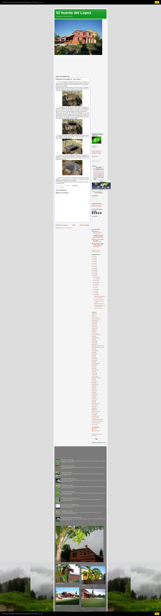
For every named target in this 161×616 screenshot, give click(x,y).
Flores (93, 349)
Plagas (93, 392)
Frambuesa (94, 350)
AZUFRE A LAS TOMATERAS (67, 472)
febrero (95, 294)
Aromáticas (94, 320)
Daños (93, 339)
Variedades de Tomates (96, 420)
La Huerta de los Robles (98, 243)
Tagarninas (94, 412)
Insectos (93, 368)
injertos (93, 366)
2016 (94, 266)
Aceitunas (94, 313)
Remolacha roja (95, 403)
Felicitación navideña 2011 (97, 345)
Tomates (93, 414)
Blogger (91, 611)
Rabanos (93, 398)
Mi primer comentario (98, 308)
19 (98, 175)
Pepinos (93, 385)
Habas (93, 361)
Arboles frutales (95, 318)
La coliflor (94, 373)
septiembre (96, 282)
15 (102, 174)
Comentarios (96, 199)
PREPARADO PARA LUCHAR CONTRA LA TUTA (70, 498)
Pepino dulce (94, 384)
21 (101, 175)
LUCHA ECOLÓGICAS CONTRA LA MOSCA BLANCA (71, 517)
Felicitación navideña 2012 (97, 347)
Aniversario (94, 317)
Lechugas (94, 374)
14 (101, 174)
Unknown (95, 428)
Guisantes (94, 360)
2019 (94, 263)
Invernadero (94, 369)
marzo (95, 292)
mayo (95, 289)
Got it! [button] (157, 2)
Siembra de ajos (95, 411)
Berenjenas (94, 321)
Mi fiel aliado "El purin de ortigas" (67, 459)
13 (100, 174)
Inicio (73, 225)
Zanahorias (94, 424)
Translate (94, 147)
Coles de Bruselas (95, 334)
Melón (93, 379)
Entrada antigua (84, 225)
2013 (94, 272)
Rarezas (93, 400)
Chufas (93, 331)
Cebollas (93, 329)
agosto (95, 284)
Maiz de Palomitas (95, 377)
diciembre (96, 277)
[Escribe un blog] (73, 185)
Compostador (94, 337)
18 (97, 175)
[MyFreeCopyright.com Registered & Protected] (98, 152)
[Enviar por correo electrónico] (72, 185)
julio (95, 285)
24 (95, 177)
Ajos (93, 315)
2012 (94, 273)
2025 (94, 256)
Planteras (94, 395)
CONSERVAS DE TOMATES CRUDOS (68, 478)
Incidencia (94, 365)
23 (94, 177)
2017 (94, 265)
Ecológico (94, 341)
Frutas (93, 355)
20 (100, 175)
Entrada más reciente (62, 225)
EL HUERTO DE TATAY (98, 235)
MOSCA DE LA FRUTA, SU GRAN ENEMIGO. (70, 504)
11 (97, 174)
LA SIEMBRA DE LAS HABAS (66, 511)
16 (94, 175)
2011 (94, 275)
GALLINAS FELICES (97, 241)
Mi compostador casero (98, 299)
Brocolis (93, 325)
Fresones (94, 353)
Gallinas (93, 357)
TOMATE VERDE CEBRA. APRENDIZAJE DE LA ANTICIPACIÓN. (98, 245)
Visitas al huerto (95, 422)
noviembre (96, 278)
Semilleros (62, 187)
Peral (93, 387)
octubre (96, 280)
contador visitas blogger (96, 191)
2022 (94, 257)
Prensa (93, 397)
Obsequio (94, 381)
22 (102, 175)
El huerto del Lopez (73, 13)
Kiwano (93, 371)
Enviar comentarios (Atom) (66, 227)
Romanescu (94, 404)
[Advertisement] (80, 66)
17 (95, 175)
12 (98, 174)
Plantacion (94, 393)
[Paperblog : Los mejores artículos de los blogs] (95, 439)
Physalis (93, 388)
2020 (94, 261)
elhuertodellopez (96, 430)
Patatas (93, 382)
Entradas (95, 197)
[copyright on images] (96, 153)
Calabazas (94, 328)
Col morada (94, 333)
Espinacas (94, 344)
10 (95, 174)
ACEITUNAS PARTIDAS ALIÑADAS (68, 491)
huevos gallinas (95, 363)
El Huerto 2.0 (96, 231)
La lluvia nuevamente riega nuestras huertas (99, 306)
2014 (94, 270)
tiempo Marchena (98, 192)
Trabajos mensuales (96, 419)
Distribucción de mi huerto (99, 303)
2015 (94, 268)
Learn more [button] (40, 2)
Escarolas (94, 342)
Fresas (93, 352)
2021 (94, 259)
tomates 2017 (94, 417)
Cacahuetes (94, 326)
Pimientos (94, 390)
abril (95, 291)
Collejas (93, 336)
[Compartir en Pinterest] (77, 185)
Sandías (93, 406)
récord (93, 401)
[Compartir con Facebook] (76, 185)
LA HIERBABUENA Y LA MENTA (67, 485)
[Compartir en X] (74, 185)
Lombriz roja (94, 376)
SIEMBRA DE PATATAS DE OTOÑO (68, 466)
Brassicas (94, 323)
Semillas (93, 408)
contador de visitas (95, 251)
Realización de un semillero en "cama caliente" (99, 297)
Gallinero (93, 358)
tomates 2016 (94, 416)
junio (95, 287)
